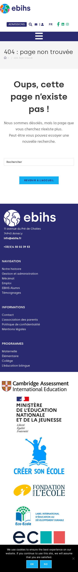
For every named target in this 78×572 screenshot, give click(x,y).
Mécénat (8, 278)
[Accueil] (5, 57)
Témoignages (11, 292)
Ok (32, 564)
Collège (7, 361)
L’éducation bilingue (16, 365)
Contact (8, 315)
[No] (73, 558)
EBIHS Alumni (11, 288)
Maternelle (9, 351)
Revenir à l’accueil (39, 180)
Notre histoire (11, 269)
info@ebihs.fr (12, 238)
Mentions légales (14, 329)
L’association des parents (20, 319)
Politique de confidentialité (21, 324)
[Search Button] (30, 24)
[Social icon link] (58, 24)
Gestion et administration (20, 273)
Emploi (6, 283)
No (46, 564)
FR (50, 24)
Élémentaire (10, 356)
